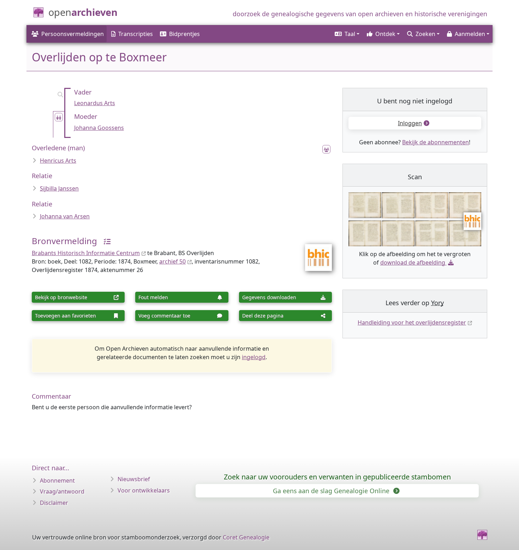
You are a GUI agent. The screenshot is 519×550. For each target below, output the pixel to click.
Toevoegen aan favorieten (65, 315)
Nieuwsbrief (134, 479)
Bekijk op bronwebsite (61, 297)
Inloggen (410, 123)
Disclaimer (54, 503)
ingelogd (254, 357)
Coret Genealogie (246, 537)
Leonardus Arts (94, 103)
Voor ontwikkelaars (144, 490)
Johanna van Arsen (65, 216)
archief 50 (172, 261)
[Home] (482, 535)
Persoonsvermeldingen (72, 34)
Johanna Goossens (99, 128)
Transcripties (135, 34)
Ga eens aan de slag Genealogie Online (332, 490)
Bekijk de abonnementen (435, 142)
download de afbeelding (412, 262)
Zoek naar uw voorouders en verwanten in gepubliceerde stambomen (337, 477)
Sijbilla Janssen (59, 188)
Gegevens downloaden (269, 297)
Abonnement (57, 480)
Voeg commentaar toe (164, 315)
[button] (346, 33)
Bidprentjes (184, 34)
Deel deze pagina (263, 315)
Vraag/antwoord (62, 491)
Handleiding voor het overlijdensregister (412, 322)
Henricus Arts (58, 160)
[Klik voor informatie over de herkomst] (104, 241)
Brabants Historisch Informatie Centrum (86, 253)
